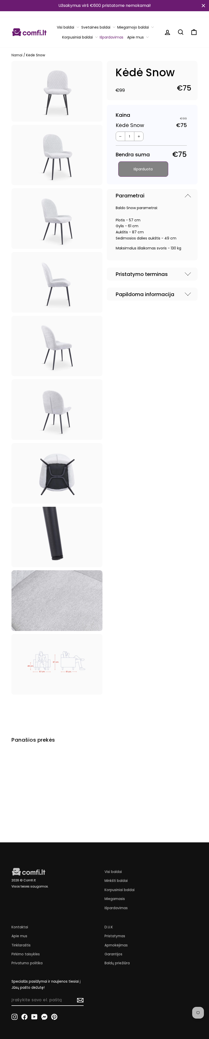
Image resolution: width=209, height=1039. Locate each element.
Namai (16, 55)
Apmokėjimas (116, 945)
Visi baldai (65, 27)
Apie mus (135, 37)
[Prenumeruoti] (80, 1000)
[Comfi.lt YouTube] (34, 1016)
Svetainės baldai (95, 27)
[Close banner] (203, 6)
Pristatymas (114, 936)
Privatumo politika (27, 963)
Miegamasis (114, 898)
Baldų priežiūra (117, 963)
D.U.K (108, 927)
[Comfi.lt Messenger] (44, 1016)
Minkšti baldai (116, 880)
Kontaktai (19, 927)
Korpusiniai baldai (77, 37)
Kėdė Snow (22, 794)
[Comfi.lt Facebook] (24, 1016)
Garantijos (113, 954)
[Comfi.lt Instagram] (14, 1016)
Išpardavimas (111, 37)
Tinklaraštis (21, 945)
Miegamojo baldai (133, 27)
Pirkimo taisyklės (25, 954)
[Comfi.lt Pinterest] (54, 1016)
